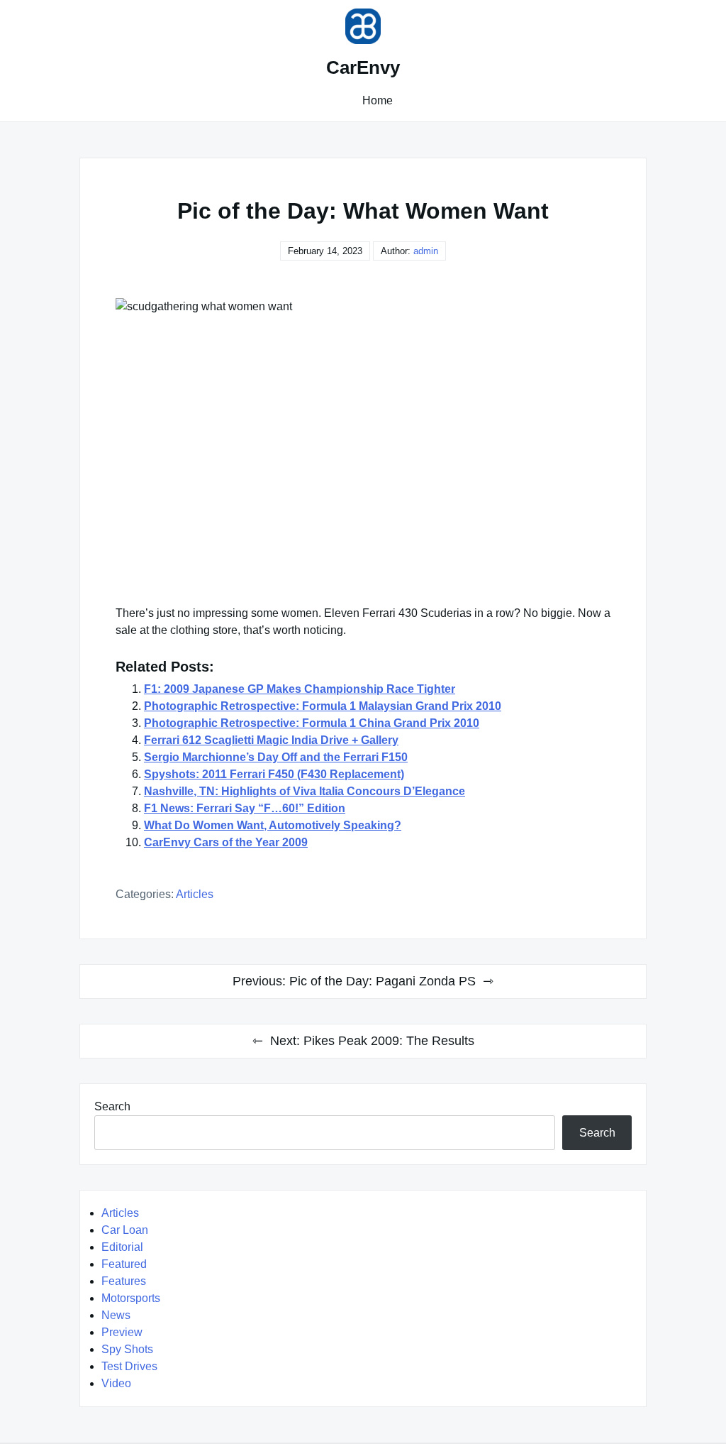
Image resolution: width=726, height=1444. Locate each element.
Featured (124, 1264)
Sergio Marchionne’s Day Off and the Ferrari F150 (276, 757)
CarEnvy (363, 67)
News (115, 1315)
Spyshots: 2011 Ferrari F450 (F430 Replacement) (274, 774)
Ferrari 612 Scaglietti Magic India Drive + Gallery (271, 740)
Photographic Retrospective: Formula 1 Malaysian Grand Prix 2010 (322, 706)
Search (112, 1106)
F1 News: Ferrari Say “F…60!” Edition (244, 808)
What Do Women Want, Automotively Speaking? (272, 825)
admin (425, 251)
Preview (122, 1332)
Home (377, 100)
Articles (194, 894)
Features (123, 1281)
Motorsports (130, 1298)
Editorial (122, 1247)
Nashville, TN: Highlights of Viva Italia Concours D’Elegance (304, 791)
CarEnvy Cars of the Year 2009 (226, 842)
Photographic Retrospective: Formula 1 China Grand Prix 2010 (311, 723)
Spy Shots (127, 1349)
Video (116, 1383)
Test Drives (129, 1366)
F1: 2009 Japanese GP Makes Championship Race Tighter (299, 689)
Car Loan (124, 1230)
